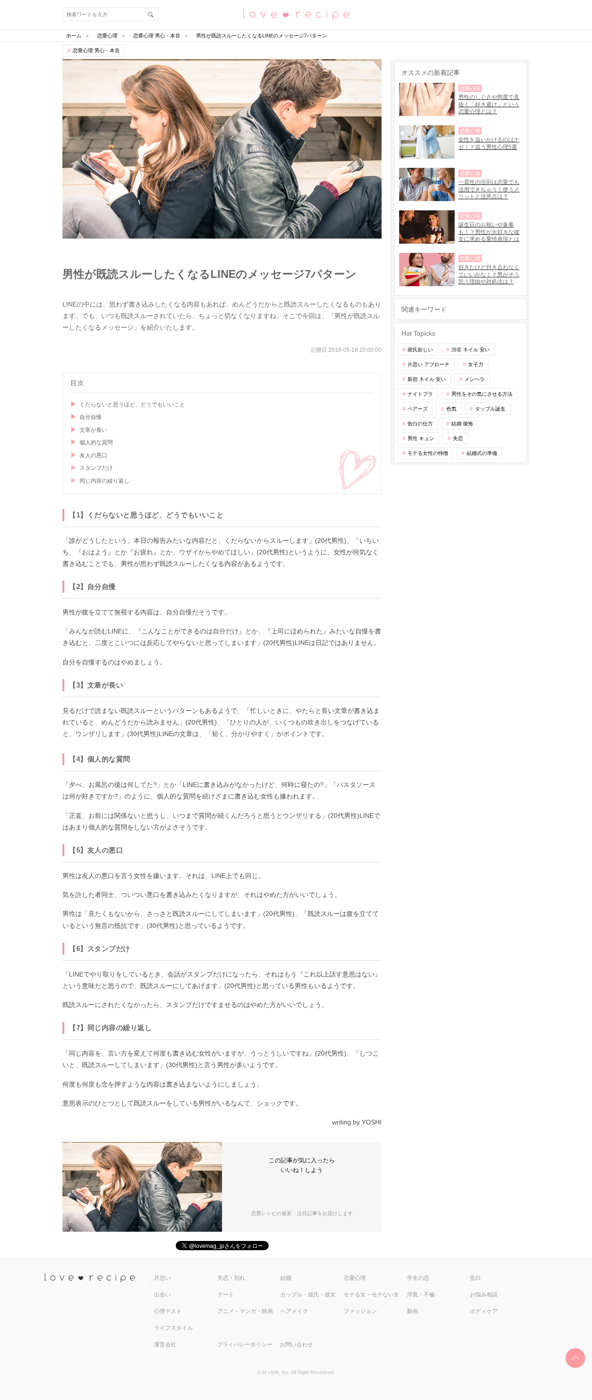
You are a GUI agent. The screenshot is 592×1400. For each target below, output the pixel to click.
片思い (162, 1278)
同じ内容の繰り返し (105, 481)
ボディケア (484, 1311)
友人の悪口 (93, 455)
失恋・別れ (231, 1278)
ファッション (360, 1311)
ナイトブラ (420, 394)
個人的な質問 (96, 442)
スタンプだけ (96, 468)
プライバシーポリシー (244, 1344)
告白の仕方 (420, 423)
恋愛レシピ (296, 14)
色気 (451, 408)
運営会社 (165, 1344)
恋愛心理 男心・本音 (96, 50)
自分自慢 (91, 417)
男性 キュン (420, 438)
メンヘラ (474, 379)
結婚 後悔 (462, 423)
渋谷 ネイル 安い (470, 349)
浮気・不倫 (421, 1294)
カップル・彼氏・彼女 (308, 1294)
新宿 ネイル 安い (426, 379)
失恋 (458, 438)
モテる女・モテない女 (371, 1294)
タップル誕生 (490, 408)
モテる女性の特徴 (427, 453)
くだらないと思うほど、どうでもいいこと (132, 404)
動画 (412, 1311)
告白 (475, 1278)
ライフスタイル (173, 1328)
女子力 (475, 364)
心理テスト (168, 1311)
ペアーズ (417, 408)
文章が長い (93, 430)
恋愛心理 (355, 1278)
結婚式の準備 (482, 453)
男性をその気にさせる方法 (481, 394)
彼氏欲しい (420, 349)
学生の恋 (418, 1278)
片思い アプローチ (428, 364)
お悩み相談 (484, 1294)
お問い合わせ (296, 1344)
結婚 (285, 1278)
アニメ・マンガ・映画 (245, 1311)
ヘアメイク (294, 1311)
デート (225, 1294)
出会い (162, 1294)
